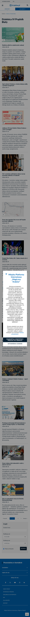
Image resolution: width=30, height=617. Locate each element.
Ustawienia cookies (15, 343)
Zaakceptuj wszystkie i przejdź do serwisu (15, 340)
